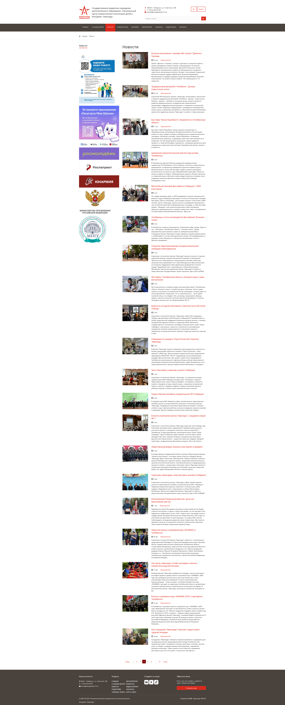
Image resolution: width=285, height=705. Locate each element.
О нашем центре (118, 684)
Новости (91, 36)
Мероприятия (166, 60)
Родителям (116, 689)
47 (160, 661)
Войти (201, 9)
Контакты (130, 689)
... (155, 661)
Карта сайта (131, 692)
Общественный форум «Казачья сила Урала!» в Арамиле (177, 447)
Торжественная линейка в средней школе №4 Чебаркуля (177, 394)
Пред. (128, 661)
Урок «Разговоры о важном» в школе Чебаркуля (173, 370)
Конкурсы (130, 684)
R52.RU (203, 699)
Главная (84, 36)
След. (165, 661)
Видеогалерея (132, 687)
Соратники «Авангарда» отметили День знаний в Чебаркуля (178, 475)
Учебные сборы (118, 692)
